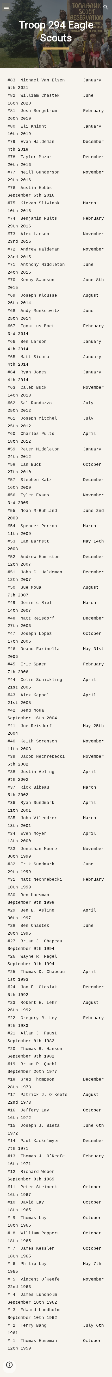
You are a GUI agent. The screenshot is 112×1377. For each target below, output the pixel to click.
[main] (56, 34)
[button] (6, 7)
